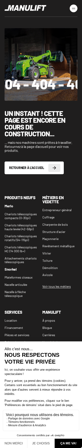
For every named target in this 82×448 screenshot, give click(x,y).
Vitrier (46, 253)
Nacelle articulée (16, 284)
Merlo (9, 206)
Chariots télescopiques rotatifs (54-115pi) (21, 238)
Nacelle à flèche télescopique (15, 294)
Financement (14, 328)
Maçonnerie (50, 239)
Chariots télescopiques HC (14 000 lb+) (21, 249)
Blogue (47, 328)
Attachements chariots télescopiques (21, 260)
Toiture (47, 260)
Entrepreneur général (57, 210)
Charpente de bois (55, 224)
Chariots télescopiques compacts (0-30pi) (21, 216)
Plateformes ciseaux (19, 277)
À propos (48, 320)
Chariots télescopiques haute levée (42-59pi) (21, 227)
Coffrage (48, 217)
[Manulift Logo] (25, 8)
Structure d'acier (53, 232)
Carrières (48, 335)
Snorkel (11, 269)
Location (11, 320)
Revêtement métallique (58, 246)
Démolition (50, 268)
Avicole (47, 275)
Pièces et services (17, 335)
